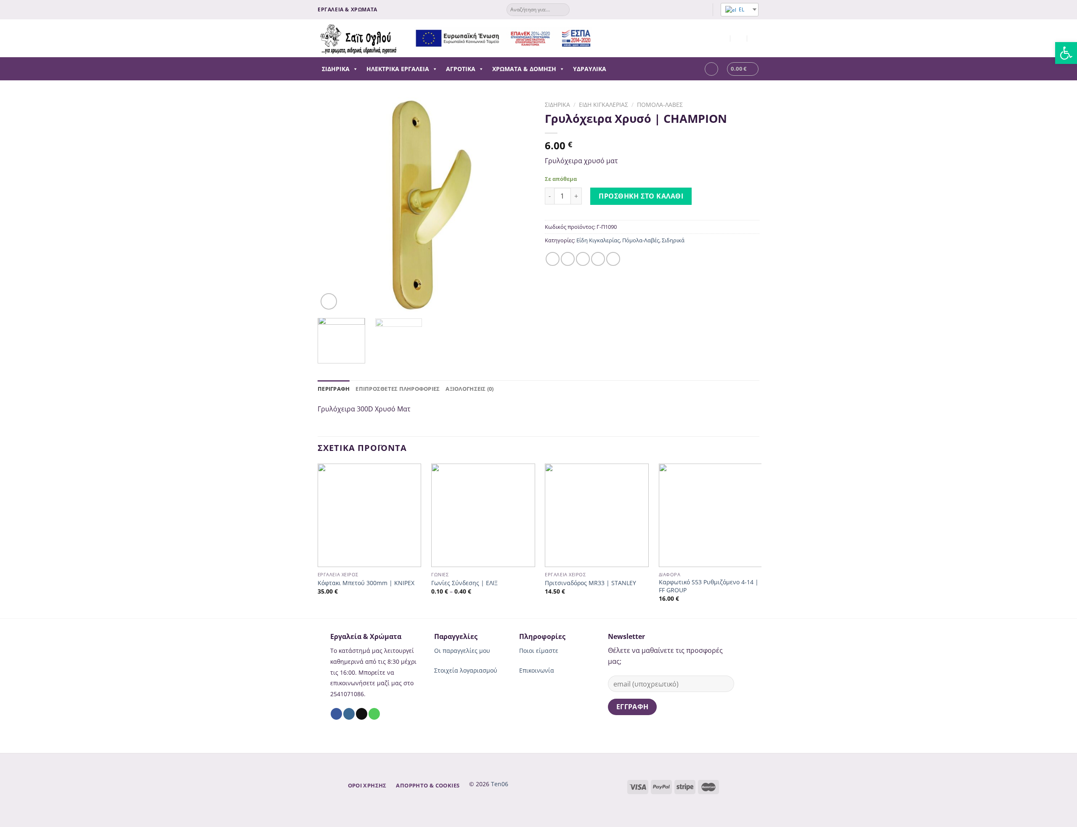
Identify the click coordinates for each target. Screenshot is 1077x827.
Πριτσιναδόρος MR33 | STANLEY (590, 583)
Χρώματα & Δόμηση (524, 69)
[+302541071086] (755, 38)
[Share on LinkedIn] (613, 259)
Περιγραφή (334, 388)
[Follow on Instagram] (693, 10)
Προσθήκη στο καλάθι (641, 196)
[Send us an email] (702, 10)
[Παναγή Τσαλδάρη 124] (722, 38)
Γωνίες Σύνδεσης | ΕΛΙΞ (464, 583)
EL (740, 9)
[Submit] (563, 9)
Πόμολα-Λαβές (660, 105)
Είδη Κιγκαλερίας (603, 105)
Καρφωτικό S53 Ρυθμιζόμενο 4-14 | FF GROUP (709, 586)
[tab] (334, 388)
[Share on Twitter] (568, 259)
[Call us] (374, 714)
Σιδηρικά (336, 69)
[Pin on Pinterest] (598, 259)
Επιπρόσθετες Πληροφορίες (397, 388)
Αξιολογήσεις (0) (469, 388)
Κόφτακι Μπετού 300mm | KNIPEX (366, 583)
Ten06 (499, 784)
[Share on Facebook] (553, 259)
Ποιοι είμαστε (538, 651)
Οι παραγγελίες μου (462, 651)
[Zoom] (329, 301)
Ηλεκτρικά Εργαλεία (397, 69)
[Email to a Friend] (583, 259)
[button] (354, 69)
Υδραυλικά (589, 69)
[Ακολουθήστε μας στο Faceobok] (685, 10)
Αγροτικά (460, 69)
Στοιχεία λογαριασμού (465, 670)
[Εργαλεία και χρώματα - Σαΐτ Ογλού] (360, 38)
